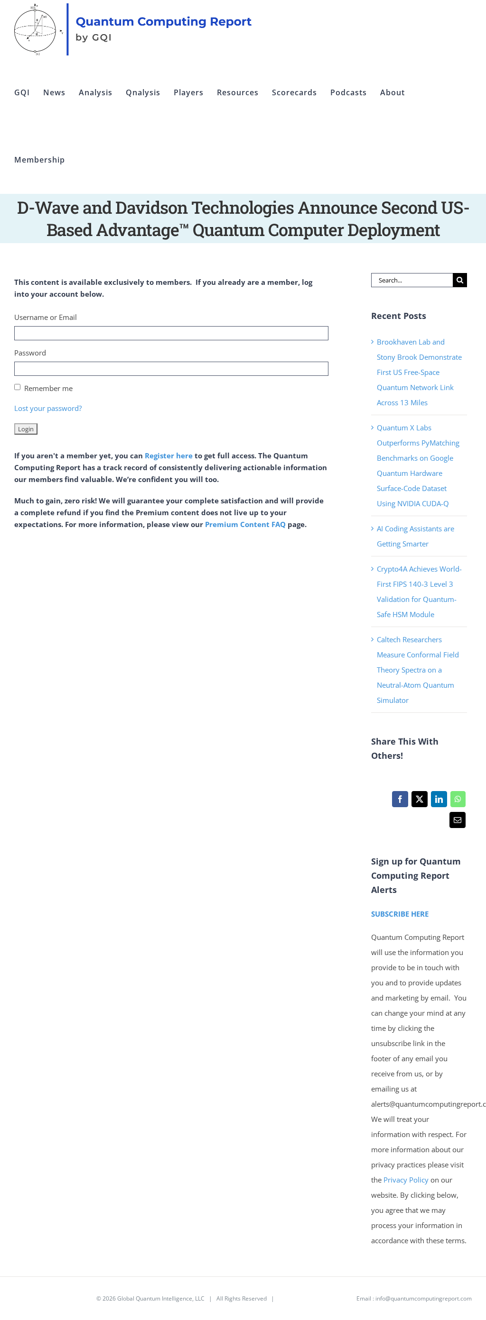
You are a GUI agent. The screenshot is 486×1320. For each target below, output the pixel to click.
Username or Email (45, 317)
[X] (419, 801)
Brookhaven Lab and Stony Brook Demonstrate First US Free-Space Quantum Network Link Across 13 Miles (419, 372)
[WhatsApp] (458, 801)
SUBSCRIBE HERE (400, 914)
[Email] (457, 822)
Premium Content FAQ (245, 524)
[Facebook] (400, 801)
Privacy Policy (406, 1179)
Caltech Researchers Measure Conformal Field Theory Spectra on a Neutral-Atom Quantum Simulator (418, 670)
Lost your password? (48, 408)
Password (30, 352)
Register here (169, 455)
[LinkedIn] (439, 801)
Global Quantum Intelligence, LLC (161, 1298)
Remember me (48, 388)
